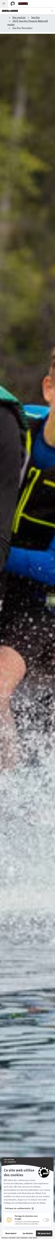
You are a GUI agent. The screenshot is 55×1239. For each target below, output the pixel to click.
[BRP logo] (13, 3)
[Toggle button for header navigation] (4, 3)
